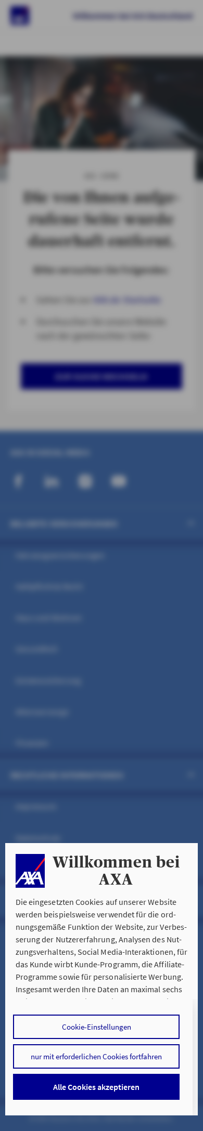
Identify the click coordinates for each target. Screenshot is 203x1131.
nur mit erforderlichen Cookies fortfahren (96, 1056)
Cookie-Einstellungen (96, 1027)
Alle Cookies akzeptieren (96, 1087)
